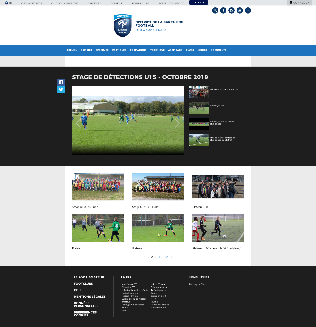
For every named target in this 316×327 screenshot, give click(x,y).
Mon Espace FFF (129, 284)
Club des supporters (64, 3)
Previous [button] (78, 121)
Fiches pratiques (159, 287)
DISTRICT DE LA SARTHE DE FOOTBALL (159, 24)
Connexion (301, 2)
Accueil (72, 50)
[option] (128, 120)
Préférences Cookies (85, 314)
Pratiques (119, 50)
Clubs (190, 50)
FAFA (124, 310)
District (86, 50)
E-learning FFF (128, 287)
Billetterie (94, 3)
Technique (157, 50)
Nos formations (158, 308)
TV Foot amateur (159, 290)
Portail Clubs (140, 3)
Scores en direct (158, 296)
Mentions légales (90, 296)
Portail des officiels (172, 3)
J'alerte (198, 2)
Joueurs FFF (156, 302)
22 (166, 257)
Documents (219, 50)
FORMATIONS (138, 50)
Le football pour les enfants (135, 290)
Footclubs (83, 283)
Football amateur (130, 293)
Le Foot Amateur (89, 277)
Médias (202, 50)
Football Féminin (130, 296)
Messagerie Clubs (197, 284)
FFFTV (153, 299)
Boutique (117, 3)
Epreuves (102, 50)
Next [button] (177, 121)
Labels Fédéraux (159, 284)
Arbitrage (175, 50)
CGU (77, 290)
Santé (154, 293)
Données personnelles (86, 305)
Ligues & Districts (31, 3)
